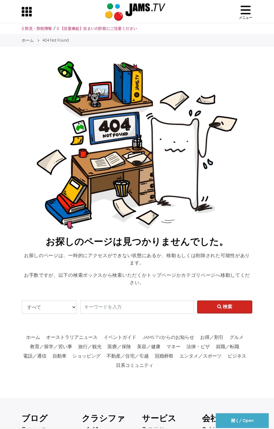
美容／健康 (148, 347)
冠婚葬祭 (164, 356)
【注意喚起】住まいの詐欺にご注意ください (98, 28)
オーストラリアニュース (72, 337)
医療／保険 (119, 347)
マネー (173, 347)
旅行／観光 (90, 347)
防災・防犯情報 (38, 28)
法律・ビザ (198, 347)
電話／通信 (34, 356)
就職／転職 (227, 347)
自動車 (59, 356)
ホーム (33, 337)
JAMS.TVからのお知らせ (168, 337)
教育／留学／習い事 (51, 347)
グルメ (237, 337)
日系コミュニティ (134, 365)
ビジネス (237, 356)
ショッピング (87, 356)
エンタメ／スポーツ (200, 356)
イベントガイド (120, 337)
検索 (227, 306)
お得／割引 (212, 337)
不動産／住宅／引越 (128, 356)
